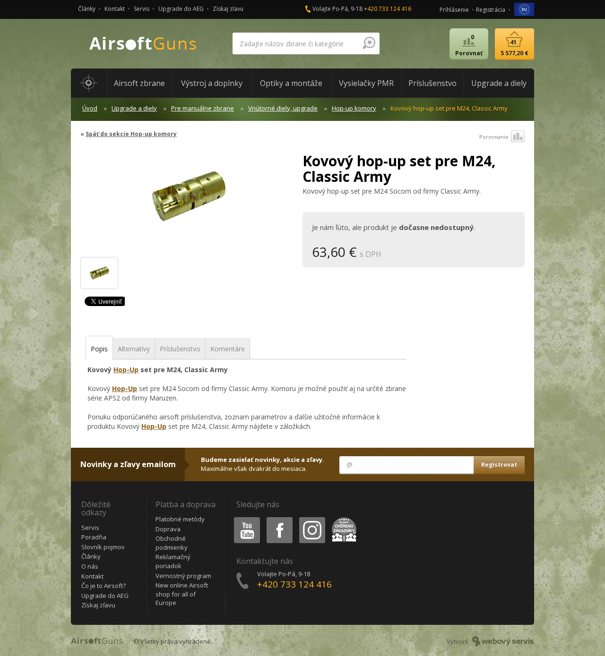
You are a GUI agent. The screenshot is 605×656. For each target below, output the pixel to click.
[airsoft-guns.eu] (524, 9)
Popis (99, 348)
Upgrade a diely (134, 108)
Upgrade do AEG (181, 9)
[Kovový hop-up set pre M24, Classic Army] (187, 200)
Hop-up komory (354, 108)
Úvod (89, 108)
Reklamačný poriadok (173, 561)
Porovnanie (494, 136)
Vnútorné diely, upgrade (283, 108)
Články (86, 9)
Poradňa (93, 537)
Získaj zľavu (228, 9)
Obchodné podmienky (172, 543)
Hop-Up (125, 369)
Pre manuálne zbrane (202, 108)
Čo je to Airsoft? (103, 585)
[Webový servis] (503, 641)
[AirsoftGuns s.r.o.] (143, 43)
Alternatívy (134, 348)
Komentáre (227, 348)
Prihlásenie (454, 10)
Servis (141, 9)
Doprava (168, 529)
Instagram (311, 518)
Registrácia (490, 10)
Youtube (245, 518)
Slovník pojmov (103, 547)
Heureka (342, 518)
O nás (89, 566)
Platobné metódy (180, 519)
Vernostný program (183, 575)
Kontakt (114, 9)
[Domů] (89, 83)
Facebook (279, 518)
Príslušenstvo (180, 348)
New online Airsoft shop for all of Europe (182, 594)
